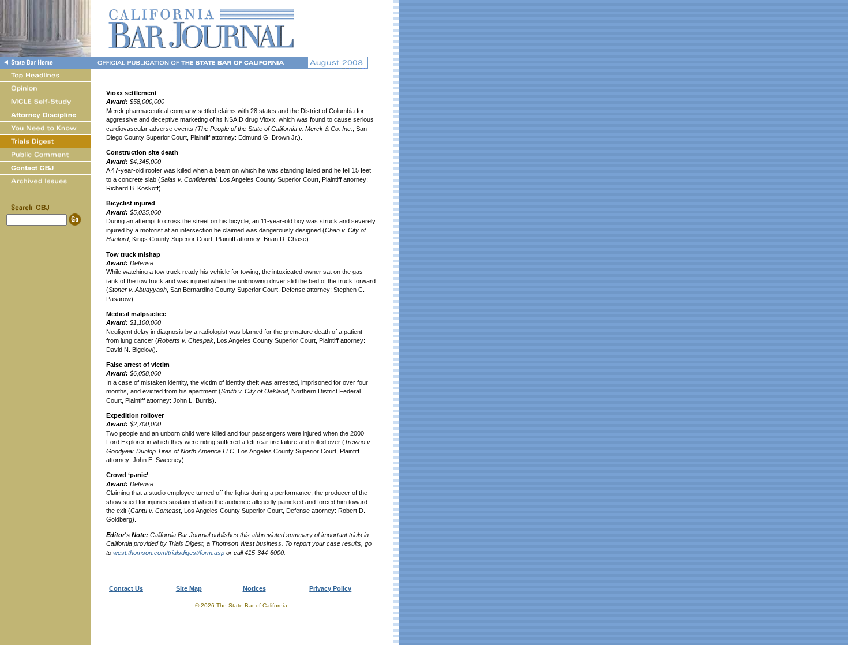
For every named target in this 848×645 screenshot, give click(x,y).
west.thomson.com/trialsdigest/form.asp (168, 552)
